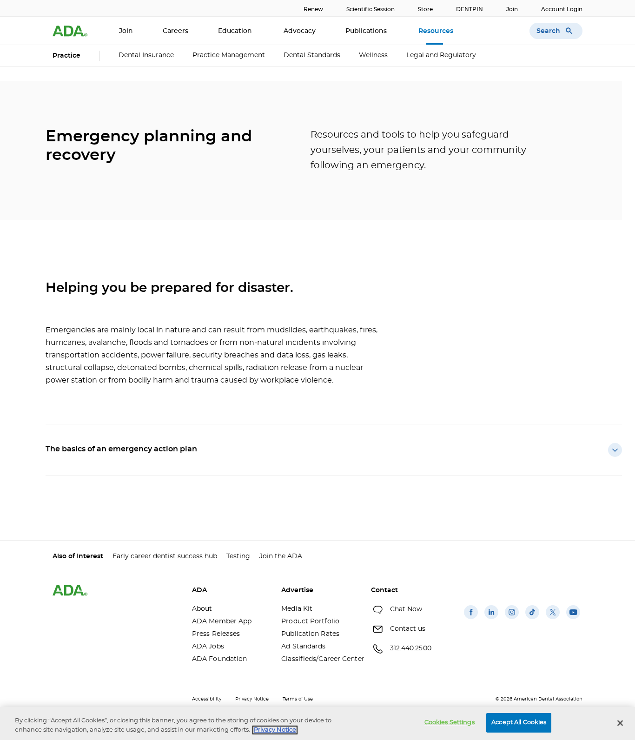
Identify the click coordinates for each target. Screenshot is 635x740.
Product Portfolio (310, 621)
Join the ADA (280, 556)
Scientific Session (370, 9)
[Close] (620, 723)
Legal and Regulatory (441, 55)
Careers (175, 31)
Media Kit (296, 609)
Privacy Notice (252, 699)
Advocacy (300, 31)
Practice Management (228, 55)
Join (512, 9)
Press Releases (216, 634)
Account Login (561, 9)
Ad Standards (303, 646)
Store (425, 9)
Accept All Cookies (518, 723)
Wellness (373, 55)
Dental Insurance (146, 55)
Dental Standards (312, 55)
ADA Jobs (208, 646)
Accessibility (206, 699)
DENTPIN (469, 9)
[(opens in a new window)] (471, 619)
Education (236, 31)
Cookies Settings (449, 723)
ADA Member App (221, 621)
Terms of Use (298, 699)
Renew (313, 9)
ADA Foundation (219, 659)
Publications (367, 31)
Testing (238, 556)
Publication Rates (310, 634)
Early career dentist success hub (164, 556)
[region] (317, 723)
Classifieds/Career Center (319, 659)
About (202, 609)
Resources (436, 31)
